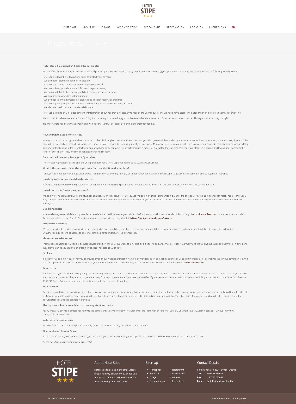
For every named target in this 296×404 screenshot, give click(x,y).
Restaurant (152, 27)
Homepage (69, 27)
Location (197, 27)
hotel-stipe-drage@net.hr (220, 381)
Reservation (175, 27)
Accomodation (127, 27)
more (124, 381)
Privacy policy (239, 398)
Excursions (217, 27)
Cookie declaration (220, 398)
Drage (106, 27)
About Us (89, 27)
